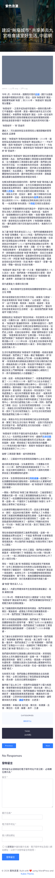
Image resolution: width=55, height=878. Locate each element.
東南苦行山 (27, 721)
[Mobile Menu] (47, 6)
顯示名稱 (7, 813)
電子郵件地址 (9, 824)
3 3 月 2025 (14, 89)
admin (4, 89)
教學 (36, 197)
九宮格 (9, 191)
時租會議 (34, 478)
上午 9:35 (24, 89)
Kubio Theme (27, 873)
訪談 (37, 94)
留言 (5, 777)
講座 (21, 700)
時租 (33, 203)
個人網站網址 (8, 835)
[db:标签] (28, 735)
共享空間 (47, 436)
